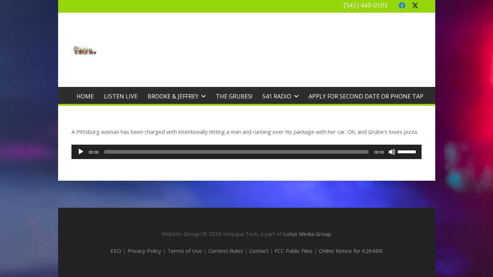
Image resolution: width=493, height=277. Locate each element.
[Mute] (392, 151)
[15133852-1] (84, 50)
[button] (203, 96)
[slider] (408, 151)
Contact (259, 250)
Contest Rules (225, 250)
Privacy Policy (144, 250)
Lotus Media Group (307, 233)
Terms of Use (184, 250)
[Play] (80, 151)
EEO (115, 250)
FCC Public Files (294, 250)
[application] (246, 152)
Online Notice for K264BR (351, 250)
